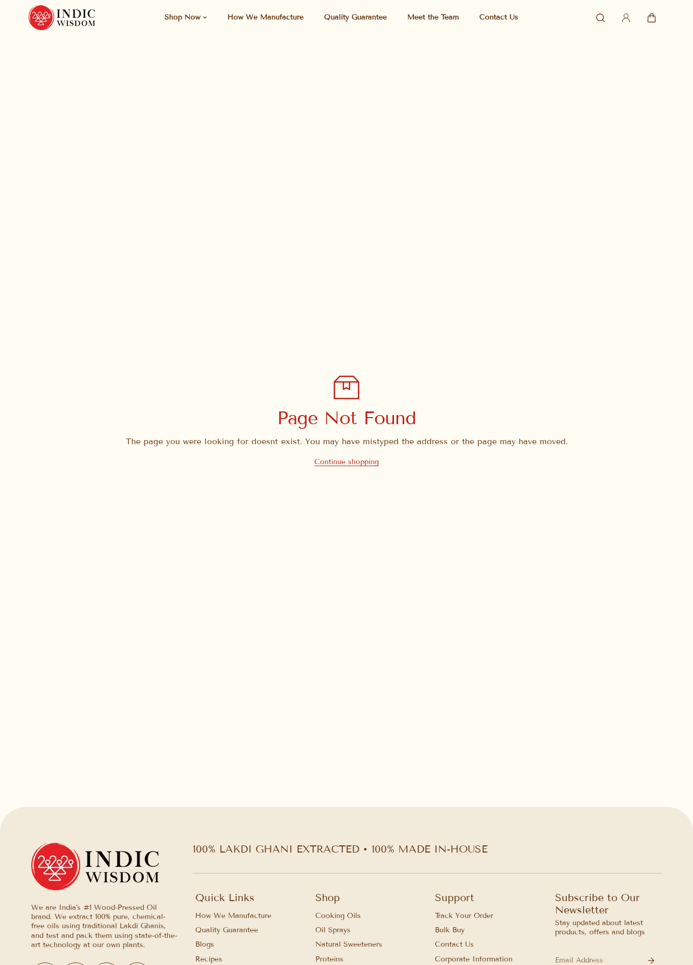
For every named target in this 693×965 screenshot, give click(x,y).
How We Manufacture (233, 915)
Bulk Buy (450, 930)
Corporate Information (474, 959)
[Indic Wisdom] (62, 17)
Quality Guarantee (226, 930)
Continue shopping (346, 461)
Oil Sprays (333, 930)
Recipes (208, 959)
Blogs (204, 944)
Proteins (329, 959)
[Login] (626, 18)
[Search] (600, 18)
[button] (651, 18)
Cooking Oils (338, 915)
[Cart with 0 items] (651, 18)
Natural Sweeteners (348, 944)
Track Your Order (464, 915)
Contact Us (454, 944)
